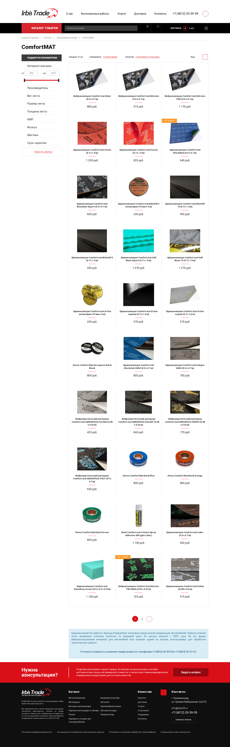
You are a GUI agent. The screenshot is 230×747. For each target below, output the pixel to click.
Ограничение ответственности (175, 732)
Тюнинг (72, 714)
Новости (142, 698)
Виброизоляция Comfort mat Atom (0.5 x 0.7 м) (92, 97)
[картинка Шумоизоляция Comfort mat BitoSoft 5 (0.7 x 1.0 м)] (92, 240)
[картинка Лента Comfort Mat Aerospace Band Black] (92, 348)
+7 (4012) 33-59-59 (185, 13)
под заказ (186, 328)
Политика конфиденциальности (37, 732)
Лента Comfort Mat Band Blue (139, 475)
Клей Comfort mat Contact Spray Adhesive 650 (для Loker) (138, 534)
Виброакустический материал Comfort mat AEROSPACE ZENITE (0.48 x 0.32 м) (185, 422)
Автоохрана (74, 702)
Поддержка (143, 714)
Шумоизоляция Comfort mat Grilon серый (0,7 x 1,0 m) (185, 313)
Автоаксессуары (109, 710)
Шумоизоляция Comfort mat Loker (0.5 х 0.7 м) (185, 534)
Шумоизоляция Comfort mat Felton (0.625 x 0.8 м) (185, 588)
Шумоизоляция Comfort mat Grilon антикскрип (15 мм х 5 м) (92, 313)
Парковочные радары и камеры (84, 710)
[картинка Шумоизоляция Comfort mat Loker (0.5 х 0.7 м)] (185, 515)
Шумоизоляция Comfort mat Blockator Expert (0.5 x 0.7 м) (92, 205)
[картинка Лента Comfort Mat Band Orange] (185, 459)
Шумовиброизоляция (111, 706)
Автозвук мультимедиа (80, 706)
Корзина (176, 28)
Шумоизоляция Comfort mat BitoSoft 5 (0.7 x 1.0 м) (92, 259)
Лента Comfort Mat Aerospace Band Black (92, 366)
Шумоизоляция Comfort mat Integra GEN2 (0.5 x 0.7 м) (185, 366)
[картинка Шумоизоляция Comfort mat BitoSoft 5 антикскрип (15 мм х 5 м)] (138, 187)
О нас (69, 13)
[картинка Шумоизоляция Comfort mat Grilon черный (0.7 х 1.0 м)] (138, 294)
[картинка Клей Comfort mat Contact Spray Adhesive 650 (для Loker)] (138, 515)
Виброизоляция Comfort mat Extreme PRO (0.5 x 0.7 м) (185, 97)
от (23, 73)
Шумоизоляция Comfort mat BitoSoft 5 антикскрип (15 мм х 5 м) (138, 205)
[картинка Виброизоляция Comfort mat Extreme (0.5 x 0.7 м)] (138, 79)
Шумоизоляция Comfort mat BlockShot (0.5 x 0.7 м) (185, 151)
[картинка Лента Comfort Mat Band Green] (92, 515)
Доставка (140, 13)
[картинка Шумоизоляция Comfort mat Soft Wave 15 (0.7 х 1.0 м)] (185, 240)
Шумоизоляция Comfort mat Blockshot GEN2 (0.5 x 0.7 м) (138, 366)
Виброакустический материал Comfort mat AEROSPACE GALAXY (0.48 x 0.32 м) (138, 422)
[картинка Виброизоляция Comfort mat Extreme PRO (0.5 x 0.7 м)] (185, 79)
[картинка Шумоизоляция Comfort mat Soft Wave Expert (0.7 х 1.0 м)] (138, 240)
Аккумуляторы (107, 714)
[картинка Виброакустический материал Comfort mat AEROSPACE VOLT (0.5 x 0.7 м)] (92, 459)
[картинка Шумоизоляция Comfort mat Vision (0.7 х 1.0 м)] (92, 133)
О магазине (143, 710)
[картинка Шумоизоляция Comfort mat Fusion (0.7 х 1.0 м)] (138, 133)
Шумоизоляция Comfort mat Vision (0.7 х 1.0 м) (92, 151)
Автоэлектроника (77, 698)
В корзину (93, 113)
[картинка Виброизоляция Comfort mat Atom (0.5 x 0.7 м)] (92, 79)
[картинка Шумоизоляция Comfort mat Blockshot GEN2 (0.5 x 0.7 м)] (138, 348)
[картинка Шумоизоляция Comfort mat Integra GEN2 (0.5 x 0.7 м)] (185, 348)
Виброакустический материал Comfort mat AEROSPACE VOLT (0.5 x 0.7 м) (92, 478)
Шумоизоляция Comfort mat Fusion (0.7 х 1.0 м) (139, 151)
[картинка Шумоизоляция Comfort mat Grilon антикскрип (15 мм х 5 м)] (92, 294)
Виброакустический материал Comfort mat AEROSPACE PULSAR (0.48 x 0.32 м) (92, 422)
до (44, 73)
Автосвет (105, 702)
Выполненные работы (95, 13)
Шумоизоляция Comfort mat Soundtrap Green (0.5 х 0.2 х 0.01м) (92, 588)
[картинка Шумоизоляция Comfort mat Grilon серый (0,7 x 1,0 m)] (185, 294)
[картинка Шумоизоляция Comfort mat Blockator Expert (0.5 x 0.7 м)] (92, 187)
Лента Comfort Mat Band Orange (185, 475)
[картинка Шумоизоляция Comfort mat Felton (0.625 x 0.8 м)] (185, 569)
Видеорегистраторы (110, 698)
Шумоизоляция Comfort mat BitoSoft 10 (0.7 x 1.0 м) (185, 205)
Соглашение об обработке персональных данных (80, 732)
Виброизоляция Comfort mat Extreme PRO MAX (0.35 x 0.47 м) (138, 588)
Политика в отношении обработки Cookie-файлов (132, 732)
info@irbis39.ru (180, 708)
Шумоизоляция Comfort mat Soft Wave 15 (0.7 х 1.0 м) (185, 259)
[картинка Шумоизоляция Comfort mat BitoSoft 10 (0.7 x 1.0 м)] (185, 187)
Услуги (121, 13)
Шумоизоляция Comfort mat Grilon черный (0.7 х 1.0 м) (139, 313)
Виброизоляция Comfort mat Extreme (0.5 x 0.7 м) (138, 97)
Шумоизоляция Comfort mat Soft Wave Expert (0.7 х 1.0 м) (138, 259)
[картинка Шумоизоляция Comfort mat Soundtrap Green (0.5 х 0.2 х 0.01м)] (92, 569)
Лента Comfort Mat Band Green (92, 532)
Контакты (160, 13)
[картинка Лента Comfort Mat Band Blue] (138, 459)
